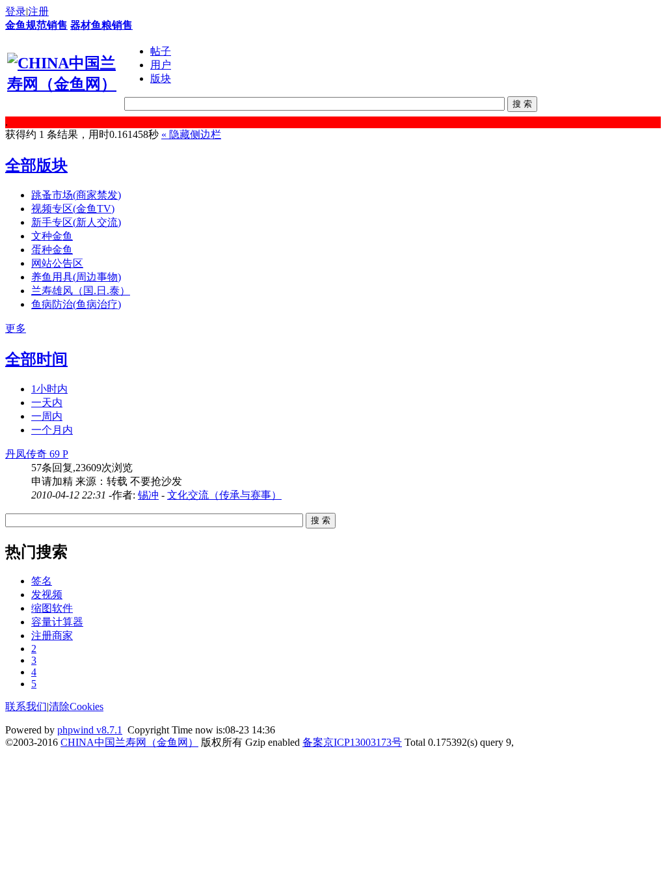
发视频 (46, 594)
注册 (38, 11)
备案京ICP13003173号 (352, 742)
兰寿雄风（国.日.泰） (80, 290)
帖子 (160, 51)
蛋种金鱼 (52, 249)
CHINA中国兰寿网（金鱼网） (129, 742)
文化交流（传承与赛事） (224, 494)
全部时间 (36, 359)
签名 (41, 580)
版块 (160, 78)
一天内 (46, 402)
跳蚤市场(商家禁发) (76, 194)
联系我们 (26, 706)
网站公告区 (57, 263)
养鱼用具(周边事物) (76, 276)
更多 (15, 328)
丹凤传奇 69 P (36, 453)
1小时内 (49, 388)
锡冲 (148, 494)
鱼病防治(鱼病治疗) (76, 304)
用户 (160, 64)
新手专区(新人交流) (76, 222)
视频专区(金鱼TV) (72, 208)
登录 (15, 11)
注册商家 (52, 635)
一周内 (46, 416)
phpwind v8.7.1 (89, 729)
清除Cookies (76, 706)
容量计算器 (57, 621)
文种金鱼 (52, 235)
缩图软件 (52, 608)
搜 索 (522, 104)
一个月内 (52, 429)
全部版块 (36, 165)
